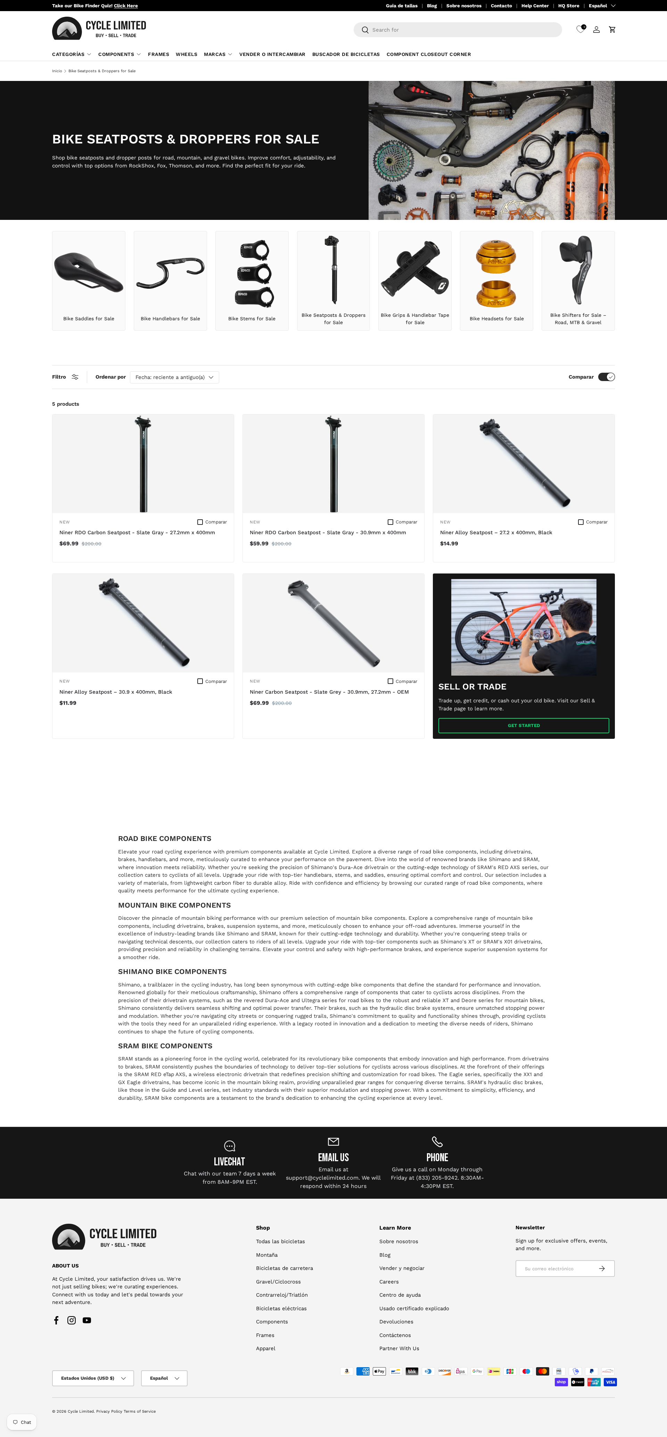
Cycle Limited (81, 1411)
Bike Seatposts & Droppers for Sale (101, 71)
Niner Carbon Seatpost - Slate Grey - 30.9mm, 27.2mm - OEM (329, 692)
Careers (389, 1282)
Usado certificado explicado (414, 1308)
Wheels (186, 54)
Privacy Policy (109, 1411)
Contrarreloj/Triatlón (282, 1295)
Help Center (535, 5)
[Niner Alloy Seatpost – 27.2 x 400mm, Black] (524, 463)
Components (116, 54)
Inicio (57, 71)
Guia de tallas (402, 5)
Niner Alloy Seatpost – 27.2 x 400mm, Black (496, 532)
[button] (612, 29)
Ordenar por (111, 377)
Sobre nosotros (463, 5)
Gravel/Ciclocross (278, 1282)
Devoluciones (396, 1322)
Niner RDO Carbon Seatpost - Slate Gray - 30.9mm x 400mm (328, 532)
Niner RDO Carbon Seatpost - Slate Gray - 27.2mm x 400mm (137, 532)
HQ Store (568, 5)
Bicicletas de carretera (284, 1268)
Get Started (524, 725)
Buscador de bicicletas (346, 54)
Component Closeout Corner (429, 54)
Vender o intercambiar (272, 54)
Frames (158, 54)
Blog (432, 5)
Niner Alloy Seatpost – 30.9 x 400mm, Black (115, 692)
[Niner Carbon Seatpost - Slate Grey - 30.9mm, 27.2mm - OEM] (333, 623)
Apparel (265, 1348)
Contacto (501, 5)
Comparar (581, 377)
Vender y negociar (402, 1268)
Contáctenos (395, 1335)
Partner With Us (399, 1348)
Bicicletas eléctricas (281, 1308)
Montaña (267, 1255)
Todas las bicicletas (280, 1241)
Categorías (68, 54)
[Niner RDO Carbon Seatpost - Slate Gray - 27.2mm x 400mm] (143, 463)
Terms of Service (140, 1411)
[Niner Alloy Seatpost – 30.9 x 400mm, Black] (143, 623)
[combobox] (458, 29)
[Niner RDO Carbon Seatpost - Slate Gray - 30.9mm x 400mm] (333, 463)
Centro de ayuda (400, 1295)
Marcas (214, 54)
